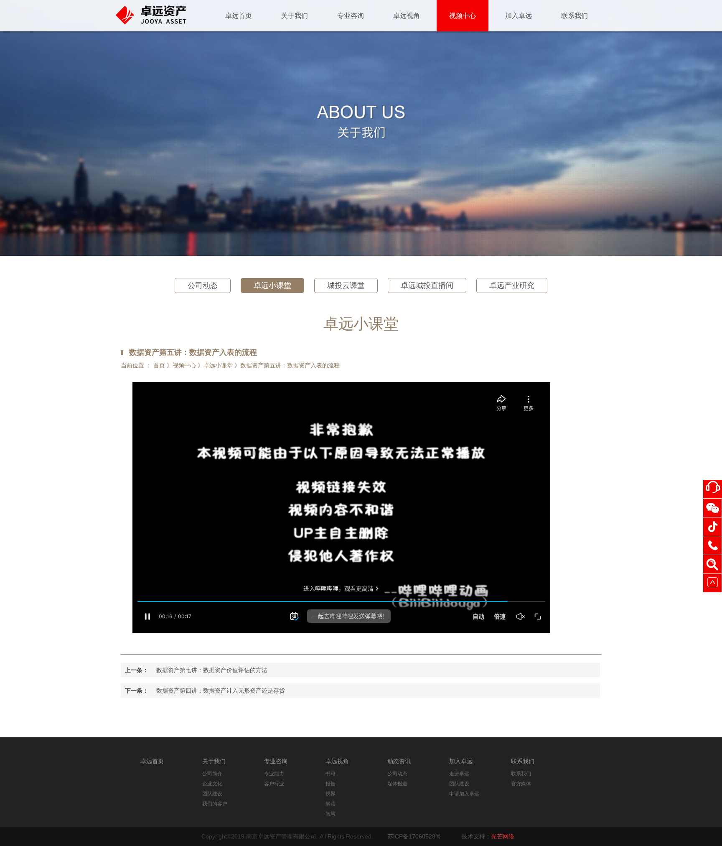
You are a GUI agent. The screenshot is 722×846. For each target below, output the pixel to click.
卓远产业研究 (511, 285)
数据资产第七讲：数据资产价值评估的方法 (211, 670)
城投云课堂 (346, 285)
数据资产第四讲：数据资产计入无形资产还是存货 (220, 690)
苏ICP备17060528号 (414, 836)
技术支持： (488, 836)
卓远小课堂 (272, 285)
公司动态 (203, 285)
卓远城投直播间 (427, 285)
